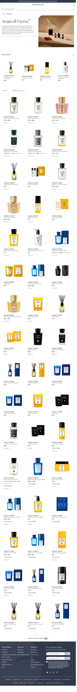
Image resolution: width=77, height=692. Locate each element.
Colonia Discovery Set (27, 78)
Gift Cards (4, 662)
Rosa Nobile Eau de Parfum (10, 217)
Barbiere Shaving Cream (57, 479)
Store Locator (34, 652)
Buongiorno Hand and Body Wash (36, 517)
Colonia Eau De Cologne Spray (11, 479)
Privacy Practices (60, 667)
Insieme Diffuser (55, 316)
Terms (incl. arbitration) (52, 667)
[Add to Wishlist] (23, 95)
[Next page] (41, 634)
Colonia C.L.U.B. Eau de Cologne (59, 184)
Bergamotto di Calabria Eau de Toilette (37, 479)
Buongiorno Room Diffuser (10, 624)
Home (3, 14)
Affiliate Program (23, 682)
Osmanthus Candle (32, 444)
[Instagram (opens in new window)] (47, 672)
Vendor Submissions (36, 662)
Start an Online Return (7, 659)
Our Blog (33, 667)
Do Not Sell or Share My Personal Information (42, 679)
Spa (32, 657)
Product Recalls (31, 682)
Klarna (3, 667)
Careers (33, 659)
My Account (20, 649)
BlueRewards (21, 652)
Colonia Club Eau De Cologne (11, 151)
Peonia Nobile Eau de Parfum (59, 118)
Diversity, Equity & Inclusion (37, 664)
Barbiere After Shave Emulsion (11, 250)
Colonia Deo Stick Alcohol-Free (59, 552)
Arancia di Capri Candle (9, 588)
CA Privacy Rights (57, 679)
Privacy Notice (8, 679)
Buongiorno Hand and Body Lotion (63, 78)
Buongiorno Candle (32, 413)
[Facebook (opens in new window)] (50, 672)
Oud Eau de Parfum (32, 349)
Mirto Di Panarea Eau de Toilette (59, 250)
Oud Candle (54, 413)
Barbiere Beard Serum (45, 78)
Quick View (14, 105)
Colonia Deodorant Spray (57, 444)
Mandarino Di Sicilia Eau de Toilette (12, 517)
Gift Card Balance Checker (24, 654)
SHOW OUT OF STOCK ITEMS (37, 638)
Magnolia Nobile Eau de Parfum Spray (13, 316)
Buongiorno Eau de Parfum (10, 552)
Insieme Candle (7, 349)
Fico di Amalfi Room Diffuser (58, 624)
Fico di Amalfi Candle (57, 382)
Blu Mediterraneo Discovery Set (59, 517)
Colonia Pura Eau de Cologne (35, 151)
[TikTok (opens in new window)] (53, 672)
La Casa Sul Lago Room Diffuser (35, 624)
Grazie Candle (7, 283)
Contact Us (4, 649)
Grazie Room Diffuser (33, 382)
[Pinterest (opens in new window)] (57, 672)
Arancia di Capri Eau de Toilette (35, 552)
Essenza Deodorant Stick (57, 588)
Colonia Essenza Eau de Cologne (11, 118)
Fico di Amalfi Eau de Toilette (34, 283)
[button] (74, 5)
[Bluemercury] (38, 4)
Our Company (34, 649)
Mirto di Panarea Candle (9, 413)
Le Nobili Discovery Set (57, 217)
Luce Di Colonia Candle (33, 316)
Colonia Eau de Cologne (33, 118)
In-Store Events (34, 654)
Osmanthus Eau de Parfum (58, 349)
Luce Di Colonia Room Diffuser (7, 78)
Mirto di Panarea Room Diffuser (11, 382)
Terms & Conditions (27, 679)
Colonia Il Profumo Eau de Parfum (60, 151)
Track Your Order (6, 657)
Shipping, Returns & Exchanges (9, 654)
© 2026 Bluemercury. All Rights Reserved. (54, 682)
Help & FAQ (4, 652)
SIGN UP (67, 653)
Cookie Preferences (17, 679)
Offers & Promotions (7, 664)
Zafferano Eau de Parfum (57, 283)
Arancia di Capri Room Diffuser (35, 588)
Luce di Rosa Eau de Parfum (10, 444)
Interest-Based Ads (66, 679)
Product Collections (40, 682)
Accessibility (15, 682)
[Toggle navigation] (2, 5)
